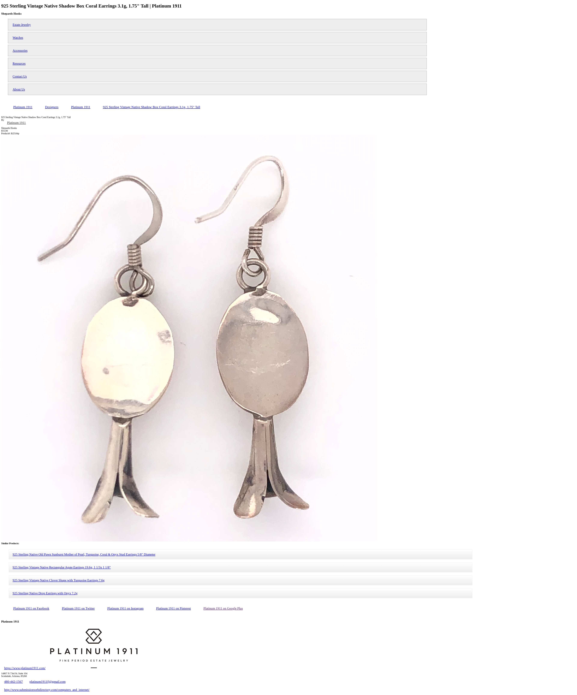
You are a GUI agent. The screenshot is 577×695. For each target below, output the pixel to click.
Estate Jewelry (22, 24)
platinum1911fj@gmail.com (47, 681)
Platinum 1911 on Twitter (78, 608)
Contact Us (20, 76)
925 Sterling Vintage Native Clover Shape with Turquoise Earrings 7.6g (59, 580)
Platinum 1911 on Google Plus (223, 608)
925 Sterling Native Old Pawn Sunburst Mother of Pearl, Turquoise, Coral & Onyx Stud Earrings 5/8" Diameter (84, 554)
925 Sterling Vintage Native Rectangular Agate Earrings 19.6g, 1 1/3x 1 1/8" (62, 567)
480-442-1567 (13, 681)
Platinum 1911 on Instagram (125, 608)
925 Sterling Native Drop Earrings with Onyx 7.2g (45, 593)
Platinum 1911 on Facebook (31, 608)
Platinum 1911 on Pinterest (173, 608)
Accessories (20, 50)
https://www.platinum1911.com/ (25, 668)
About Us (19, 89)
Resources (19, 63)
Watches (18, 37)
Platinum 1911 (16, 122)
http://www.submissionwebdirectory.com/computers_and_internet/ (46, 689)
